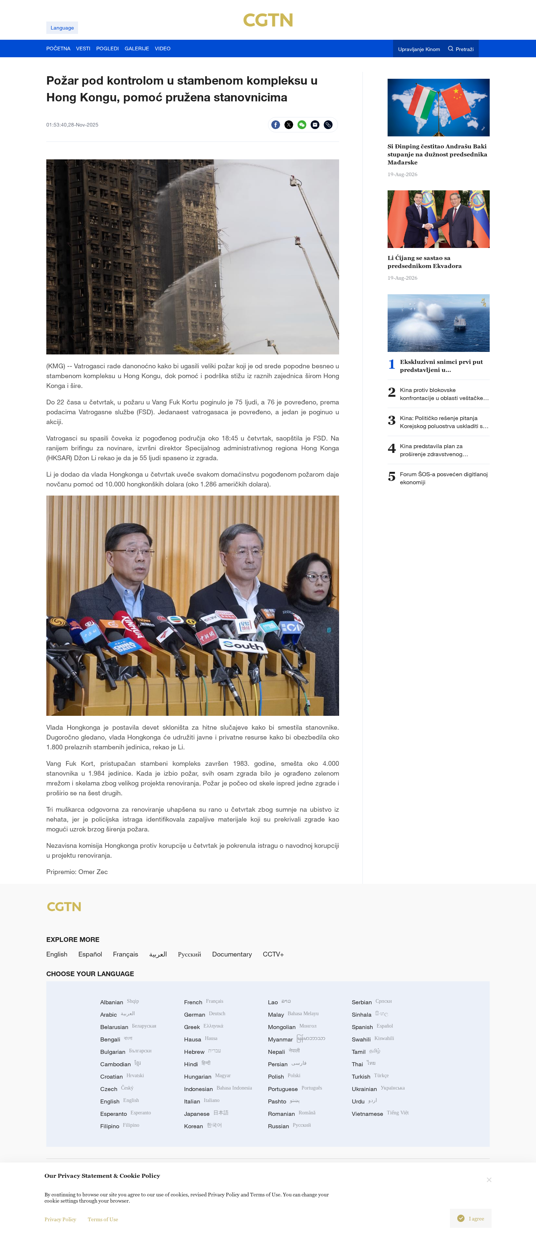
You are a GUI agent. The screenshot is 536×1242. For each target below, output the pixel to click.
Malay (293, 1014)
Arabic (117, 1014)
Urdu (364, 1101)
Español (90, 954)
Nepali (284, 1051)
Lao (279, 1002)
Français (125, 954)
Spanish (372, 1027)
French (203, 1002)
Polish (284, 1076)
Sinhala (370, 1014)
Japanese (206, 1113)
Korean (203, 1126)
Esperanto (125, 1113)
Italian (202, 1101)
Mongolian (292, 1027)
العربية (158, 954)
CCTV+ (273, 954)
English (56, 954)
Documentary (232, 954)
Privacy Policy (60, 1219)
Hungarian (207, 1076)
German (204, 1014)
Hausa (200, 1039)
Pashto (284, 1101)
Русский (189, 954)
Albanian (119, 1002)
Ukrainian (378, 1088)
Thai (364, 1064)
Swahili (373, 1039)
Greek (203, 1027)
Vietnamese (380, 1113)
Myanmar (296, 1039)
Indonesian (218, 1088)
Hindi (197, 1064)
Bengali (116, 1039)
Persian (287, 1064)
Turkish (370, 1076)
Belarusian (128, 1027)
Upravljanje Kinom (419, 49)
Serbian (372, 1002)
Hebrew (202, 1051)
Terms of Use (103, 1219)
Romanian (291, 1113)
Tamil (366, 1051)
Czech (116, 1088)
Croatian (122, 1076)
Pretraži (465, 49)
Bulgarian (126, 1051)
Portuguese (295, 1088)
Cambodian (120, 1064)
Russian (289, 1126)
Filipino (119, 1126)
